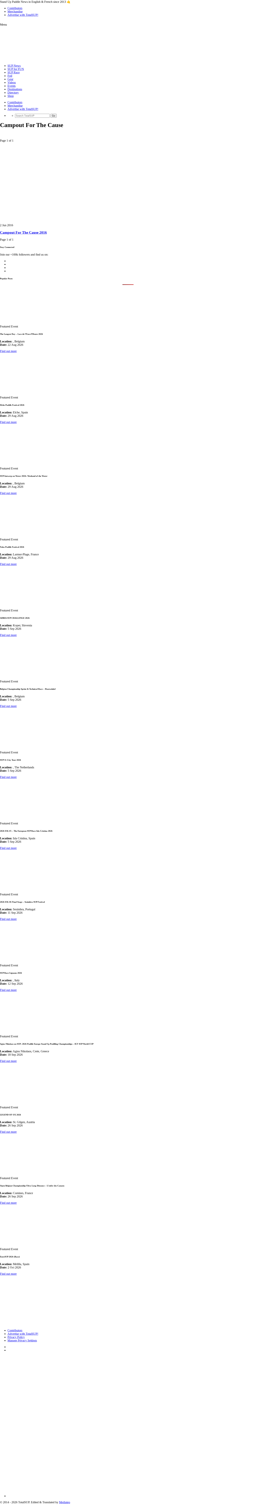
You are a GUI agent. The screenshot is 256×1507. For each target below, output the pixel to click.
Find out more (8, 351)
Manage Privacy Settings (22, 1340)
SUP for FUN (15, 69)
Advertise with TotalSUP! (22, 14)
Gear (10, 79)
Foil (9, 75)
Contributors (14, 8)
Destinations (14, 89)
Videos (11, 82)
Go (53, 115)
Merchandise (15, 11)
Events (11, 85)
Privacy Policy (16, 1337)
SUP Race (13, 72)
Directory (13, 92)
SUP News (14, 65)
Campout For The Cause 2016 (23, 232)
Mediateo (64, 1502)
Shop (10, 96)
